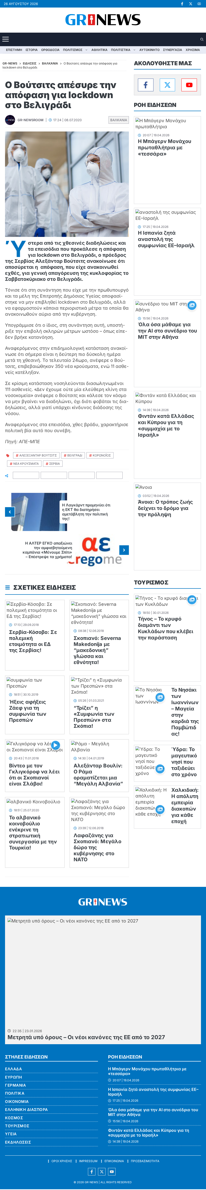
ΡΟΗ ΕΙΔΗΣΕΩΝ (155, 105)
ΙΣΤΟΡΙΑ (32, 50)
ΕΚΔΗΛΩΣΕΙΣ (18, 1142)
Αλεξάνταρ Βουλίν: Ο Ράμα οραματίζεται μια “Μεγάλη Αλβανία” (98, 775)
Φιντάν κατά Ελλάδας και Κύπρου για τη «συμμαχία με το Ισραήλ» (166, 425)
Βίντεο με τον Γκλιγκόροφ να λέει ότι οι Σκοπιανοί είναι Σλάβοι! (34, 775)
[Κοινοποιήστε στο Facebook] (26, 475)
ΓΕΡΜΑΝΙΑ (15, 1085)
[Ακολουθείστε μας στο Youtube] (112, 1171)
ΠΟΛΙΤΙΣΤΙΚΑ (120, 50)
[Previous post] (10, 512)
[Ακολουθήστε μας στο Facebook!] (182, 4)
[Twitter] (167, 85)
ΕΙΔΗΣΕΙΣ (29, 63)
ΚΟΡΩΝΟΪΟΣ (102, 455)
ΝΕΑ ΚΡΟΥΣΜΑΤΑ (26, 464)
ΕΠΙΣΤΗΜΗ (14, 50)
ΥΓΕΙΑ (11, 1134)
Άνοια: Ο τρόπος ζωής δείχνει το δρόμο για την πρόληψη (165, 508)
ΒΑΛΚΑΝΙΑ (118, 120)
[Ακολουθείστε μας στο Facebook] (91, 1171)
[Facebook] (145, 85)
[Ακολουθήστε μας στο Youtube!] (199, 4)
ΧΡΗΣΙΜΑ (193, 50)
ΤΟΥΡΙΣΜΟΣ (151, 582)
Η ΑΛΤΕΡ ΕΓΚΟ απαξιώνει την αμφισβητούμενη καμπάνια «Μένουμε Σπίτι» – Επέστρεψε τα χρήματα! (47, 550)
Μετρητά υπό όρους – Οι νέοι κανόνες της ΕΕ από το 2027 (86, 1037)
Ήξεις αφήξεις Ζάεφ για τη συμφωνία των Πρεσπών (27, 711)
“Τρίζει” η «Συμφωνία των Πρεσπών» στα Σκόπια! (94, 717)
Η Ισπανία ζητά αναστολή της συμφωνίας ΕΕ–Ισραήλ (166, 239)
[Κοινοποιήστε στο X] (54, 475)
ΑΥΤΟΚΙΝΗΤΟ (149, 50)
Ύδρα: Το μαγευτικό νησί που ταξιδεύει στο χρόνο (184, 761)
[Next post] (124, 550)
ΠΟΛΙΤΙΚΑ (14, 1093)
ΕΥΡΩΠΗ (13, 1077)
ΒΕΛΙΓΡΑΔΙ (74, 455)
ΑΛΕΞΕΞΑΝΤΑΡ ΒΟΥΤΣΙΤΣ (38, 455)
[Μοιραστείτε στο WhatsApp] (82, 475)
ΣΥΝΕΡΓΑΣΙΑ (172, 50)
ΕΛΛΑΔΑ (13, 1069)
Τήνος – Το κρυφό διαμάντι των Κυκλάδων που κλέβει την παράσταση (165, 628)
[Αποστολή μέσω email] (109, 475)
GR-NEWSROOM (30, 120)
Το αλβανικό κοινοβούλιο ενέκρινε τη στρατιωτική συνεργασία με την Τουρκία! (33, 833)
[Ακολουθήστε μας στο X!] (191, 4)
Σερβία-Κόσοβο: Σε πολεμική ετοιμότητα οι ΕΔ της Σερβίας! (33, 641)
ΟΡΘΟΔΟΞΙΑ (50, 50)
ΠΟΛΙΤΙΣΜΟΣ (72, 50)
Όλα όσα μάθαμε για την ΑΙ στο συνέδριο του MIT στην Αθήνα (167, 330)
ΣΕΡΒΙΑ (54, 464)
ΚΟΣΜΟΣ (14, 1117)
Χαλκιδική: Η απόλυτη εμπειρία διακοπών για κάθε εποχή (185, 805)
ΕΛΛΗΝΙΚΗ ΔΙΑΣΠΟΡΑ (26, 1109)
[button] (202, 39)
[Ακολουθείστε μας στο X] (102, 1171)
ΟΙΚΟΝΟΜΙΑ (17, 1101)
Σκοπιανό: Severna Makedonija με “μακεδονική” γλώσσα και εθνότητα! (97, 650)
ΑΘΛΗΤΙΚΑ (99, 50)
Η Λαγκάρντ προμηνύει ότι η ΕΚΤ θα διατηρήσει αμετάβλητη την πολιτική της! (86, 512)
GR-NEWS (91, 1182)
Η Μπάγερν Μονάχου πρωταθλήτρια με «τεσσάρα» (164, 147)
